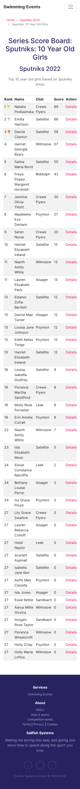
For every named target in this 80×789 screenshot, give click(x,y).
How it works (40, 714)
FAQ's (40, 710)
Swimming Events (21, 6)
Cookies (52, 724)
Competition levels (40, 719)
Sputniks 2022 (30, 20)
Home (11, 20)
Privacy (38, 724)
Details (71, 106)
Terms (26, 724)
